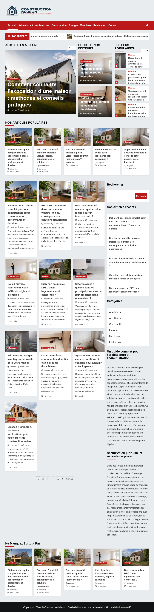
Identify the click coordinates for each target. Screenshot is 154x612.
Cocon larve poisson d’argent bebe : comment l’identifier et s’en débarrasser (137, 66)
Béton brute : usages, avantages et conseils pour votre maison (20, 359)
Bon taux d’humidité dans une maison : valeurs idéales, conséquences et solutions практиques (99, 36)
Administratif (25, 25)
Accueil (12, 25)
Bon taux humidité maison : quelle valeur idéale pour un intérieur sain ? (127, 262)
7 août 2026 (24, 110)
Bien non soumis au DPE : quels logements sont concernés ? (125, 290)
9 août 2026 (24, 445)
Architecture (42, 25)
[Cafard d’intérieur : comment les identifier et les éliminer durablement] (55, 341)
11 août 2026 (97, 113)
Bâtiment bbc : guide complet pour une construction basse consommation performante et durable (127, 223)
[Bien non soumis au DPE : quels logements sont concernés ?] (106, 137)
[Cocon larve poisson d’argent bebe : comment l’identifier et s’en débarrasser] (120, 63)
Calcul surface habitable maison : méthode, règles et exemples (126, 277)
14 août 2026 (102, 165)
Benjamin (13, 110)
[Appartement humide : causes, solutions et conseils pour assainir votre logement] (135, 137)
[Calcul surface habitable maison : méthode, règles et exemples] (21, 269)
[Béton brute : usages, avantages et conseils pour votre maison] (21, 341)
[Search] (147, 25)
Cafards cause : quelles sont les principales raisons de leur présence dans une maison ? (88, 291)
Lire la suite (12, 253)
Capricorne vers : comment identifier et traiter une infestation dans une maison (137, 82)
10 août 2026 (131, 168)
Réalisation (99, 25)
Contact (112, 25)
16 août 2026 (14, 171)
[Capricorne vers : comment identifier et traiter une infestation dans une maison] (120, 79)
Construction (59, 25)
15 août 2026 (97, 80)
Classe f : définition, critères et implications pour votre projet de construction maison (20, 434)
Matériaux (85, 25)
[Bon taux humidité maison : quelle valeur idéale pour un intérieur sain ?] (77, 137)
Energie (73, 25)
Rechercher (115, 184)
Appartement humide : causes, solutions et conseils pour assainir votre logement (135, 155)
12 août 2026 (92, 302)
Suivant (69, 479)
